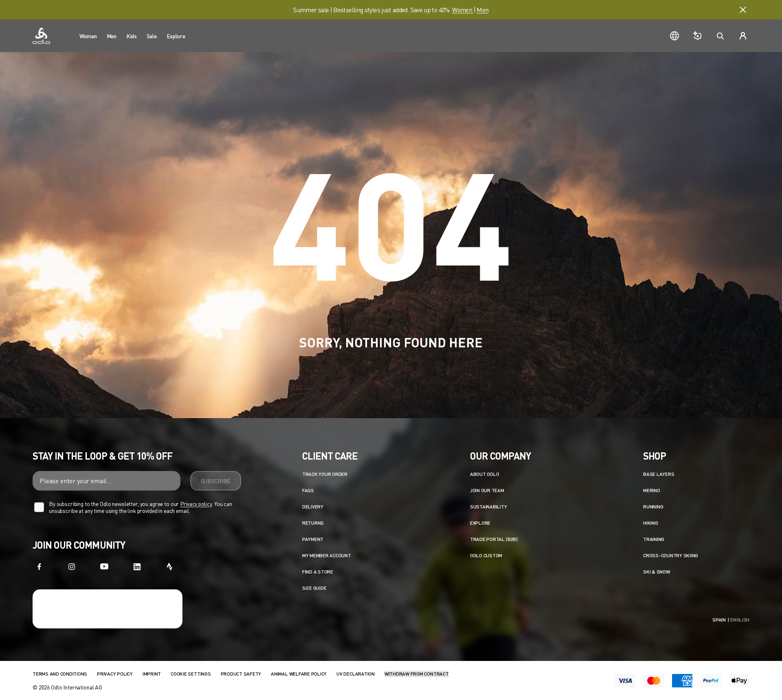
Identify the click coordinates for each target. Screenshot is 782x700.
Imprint (152, 674)
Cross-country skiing (670, 555)
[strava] (169, 566)
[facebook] (39, 566)
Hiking (650, 523)
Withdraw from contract (416, 674)
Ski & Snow (656, 572)
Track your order (324, 474)
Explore (480, 523)
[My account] (742, 35)
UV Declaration (355, 674)
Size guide (314, 588)
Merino (651, 490)
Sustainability (488, 507)
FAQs (308, 490)
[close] (742, 9)
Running (653, 507)
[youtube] (104, 566)
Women (462, 9)
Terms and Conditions (60, 674)
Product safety (241, 674)
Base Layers (658, 474)
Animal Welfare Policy (299, 674)
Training (653, 539)
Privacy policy (196, 503)
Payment (312, 539)
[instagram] (71, 566)
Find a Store (317, 572)
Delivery (312, 507)
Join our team (487, 490)
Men (482, 9)
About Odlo (484, 474)
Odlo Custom (486, 555)
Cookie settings (191, 674)
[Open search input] (720, 36)
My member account (326, 555)
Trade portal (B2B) (494, 539)
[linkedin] (136, 566)
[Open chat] (697, 36)
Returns (313, 523)
